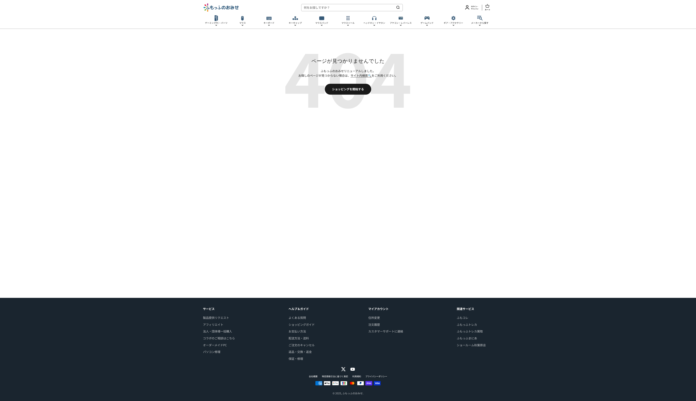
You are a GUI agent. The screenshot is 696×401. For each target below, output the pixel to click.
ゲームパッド (427, 22)
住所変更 (374, 317)
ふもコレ (462, 317)
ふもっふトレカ (467, 324)
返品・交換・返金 (300, 352)
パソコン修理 (211, 352)
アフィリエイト (213, 324)
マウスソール (348, 22)
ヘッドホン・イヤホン (374, 22)
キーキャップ (295, 22)
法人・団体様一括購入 (217, 331)
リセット (387, 7)
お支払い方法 (297, 331)
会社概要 (313, 376)
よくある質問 (297, 317)
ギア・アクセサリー (453, 22)
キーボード (269, 22)
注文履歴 (374, 324)
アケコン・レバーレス (401, 22)
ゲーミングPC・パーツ (216, 22)
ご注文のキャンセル (302, 345)
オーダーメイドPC (215, 345)
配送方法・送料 (299, 338)
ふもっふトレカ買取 (470, 331)
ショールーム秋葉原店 (471, 345)
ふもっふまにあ (467, 338)
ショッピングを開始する (348, 89)
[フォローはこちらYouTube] (352, 369)
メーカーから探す (479, 22)
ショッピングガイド (302, 324)
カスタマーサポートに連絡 (385, 331)
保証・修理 (296, 358)
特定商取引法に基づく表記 (335, 376)
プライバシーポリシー (376, 376)
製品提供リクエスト (216, 317)
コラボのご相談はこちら (219, 338)
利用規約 (356, 376)
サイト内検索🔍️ (361, 75)
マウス (242, 22)
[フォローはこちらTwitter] (343, 369)
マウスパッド (321, 22)
